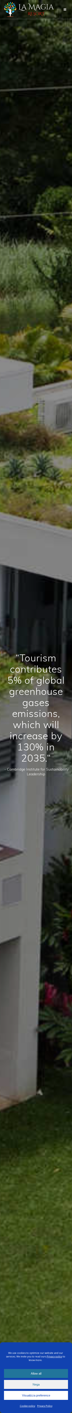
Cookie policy (27, 1406)
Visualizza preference (36, 1395)
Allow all (36, 1373)
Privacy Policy (44, 1406)
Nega (36, 1384)
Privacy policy (54, 1356)
